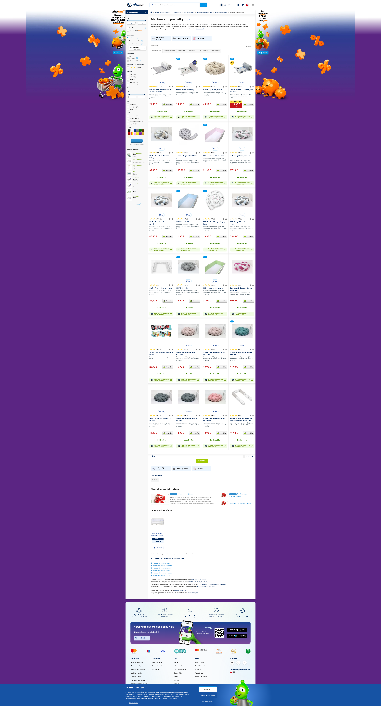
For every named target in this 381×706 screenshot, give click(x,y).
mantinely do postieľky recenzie (206, 586)
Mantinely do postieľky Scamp (162, 563)
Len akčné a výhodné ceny (136, 28)
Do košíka (169, 104)
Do (145, 20)
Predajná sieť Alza (136, 673)
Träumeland (133, 85)
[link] (137, 204)
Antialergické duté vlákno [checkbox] (136, 121)
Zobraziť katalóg (132, 12)
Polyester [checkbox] (132, 124)
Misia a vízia (178, 673)
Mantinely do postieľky (237, 12)
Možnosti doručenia (136, 662)
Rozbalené (132, 58)
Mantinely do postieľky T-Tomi (161, 575)
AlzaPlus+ (198, 669)
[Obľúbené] (243, 5)
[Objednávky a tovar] (238, 5)
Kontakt (176, 662)
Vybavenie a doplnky (221, 12)
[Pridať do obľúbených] (170, 87)
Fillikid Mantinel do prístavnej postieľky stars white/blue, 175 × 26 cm (157, 535)
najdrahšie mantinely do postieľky (198, 581)
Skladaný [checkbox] (132, 109)
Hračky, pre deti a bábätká (162, 12)
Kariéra (176, 676)
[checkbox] (136, 28)
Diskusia (249, 46)
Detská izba (177, 12)
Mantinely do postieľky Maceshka (162, 565)
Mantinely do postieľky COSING (162, 570)
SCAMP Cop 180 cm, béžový (212, 90)
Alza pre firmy (199, 662)
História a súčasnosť (180, 669)
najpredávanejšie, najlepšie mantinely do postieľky (212, 584)
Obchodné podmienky (137, 680)
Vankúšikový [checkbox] (133, 107)
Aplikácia (176, 684)
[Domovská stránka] (151, 12)
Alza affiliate (199, 673)
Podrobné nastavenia (208, 695)
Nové (130, 56)
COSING (132, 79)
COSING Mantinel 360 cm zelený (213, 288)
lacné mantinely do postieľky (199, 579)
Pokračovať (199, 29)
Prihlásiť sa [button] (227, 6)
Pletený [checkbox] (132, 104)
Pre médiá (177, 680)
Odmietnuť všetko (208, 701)
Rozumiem (207, 689)
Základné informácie (180, 666)
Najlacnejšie (181, 50)
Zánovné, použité (134, 60)
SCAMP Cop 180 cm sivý (184, 288)
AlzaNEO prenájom (201, 666)
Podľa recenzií (203, 50)
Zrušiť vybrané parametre (137, 144)
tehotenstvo (173, 494)
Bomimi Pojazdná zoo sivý (185, 90)
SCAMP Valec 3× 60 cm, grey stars (160, 288)
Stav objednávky (157, 662)
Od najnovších (215, 50)
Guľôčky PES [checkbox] (133, 118)
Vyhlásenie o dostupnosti (138, 684)
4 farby (215, 345)
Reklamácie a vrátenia (137, 669)
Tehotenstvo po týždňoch (185, 494)
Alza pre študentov (201, 676)
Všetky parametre (137, 141)
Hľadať (203, 5)
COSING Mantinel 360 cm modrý (186, 222)
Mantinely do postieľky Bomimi (162, 568)
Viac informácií (133, 703)
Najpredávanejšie (169, 50)
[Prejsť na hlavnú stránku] (135, 4)
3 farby (161, 83)
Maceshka (133, 82)
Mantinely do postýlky (180, 590)
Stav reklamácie (157, 666)
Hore (153, 456)
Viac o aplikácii (140, 638)
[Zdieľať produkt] (188, 19)
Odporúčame (156, 50)
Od (127, 20)
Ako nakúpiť (156, 669)
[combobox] (175, 5)
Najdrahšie (192, 50)
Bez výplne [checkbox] (133, 116)
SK (234, 672)
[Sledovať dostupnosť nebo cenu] (172, 87)
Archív (156, 480)
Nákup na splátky (135, 676)
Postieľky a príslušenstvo (204, 12)
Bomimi (132, 77)
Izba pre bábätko (189, 12)
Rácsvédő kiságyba (192, 592)
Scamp (132, 74)
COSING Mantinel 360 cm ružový (213, 156)
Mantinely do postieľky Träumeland (163, 573)
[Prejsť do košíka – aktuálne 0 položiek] (253, 5)
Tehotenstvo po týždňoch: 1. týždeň (240, 503)
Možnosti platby (135, 666)
